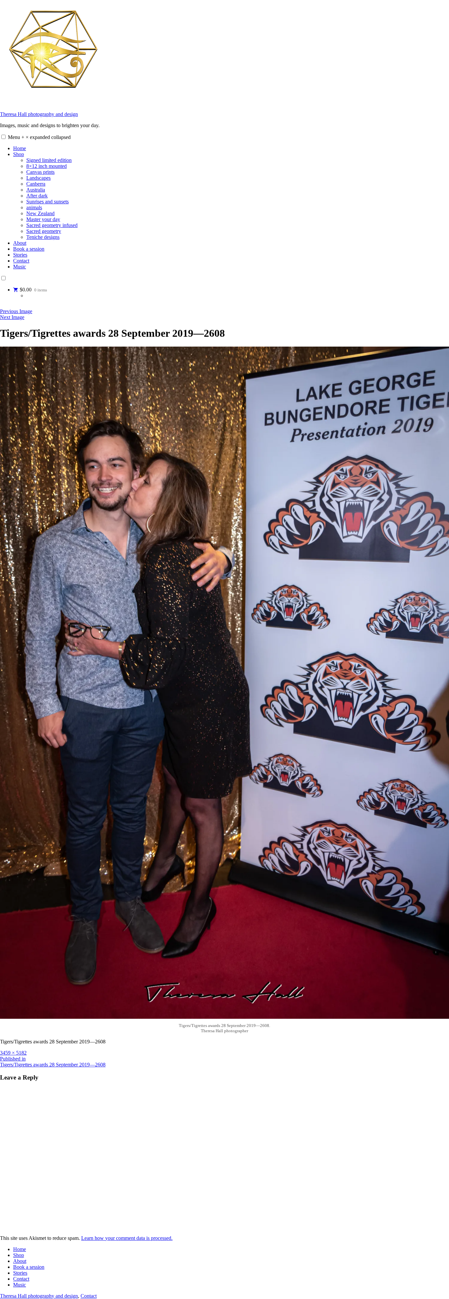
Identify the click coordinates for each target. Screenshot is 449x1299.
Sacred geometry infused (52, 225)
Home (19, 148)
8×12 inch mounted (46, 166)
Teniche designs (42, 237)
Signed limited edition (49, 160)
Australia (35, 190)
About (19, 243)
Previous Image (16, 311)
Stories (20, 255)
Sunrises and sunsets (47, 201)
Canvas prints (40, 172)
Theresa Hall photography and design (39, 114)
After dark (37, 195)
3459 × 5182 (13, 1053)
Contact (21, 260)
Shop (18, 154)
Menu (39, 137)
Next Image (12, 317)
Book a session (28, 249)
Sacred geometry (43, 231)
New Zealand (40, 213)
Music (19, 266)
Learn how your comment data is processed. (127, 1238)
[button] (3, 137)
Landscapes (38, 178)
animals (34, 207)
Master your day (43, 219)
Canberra (35, 184)
